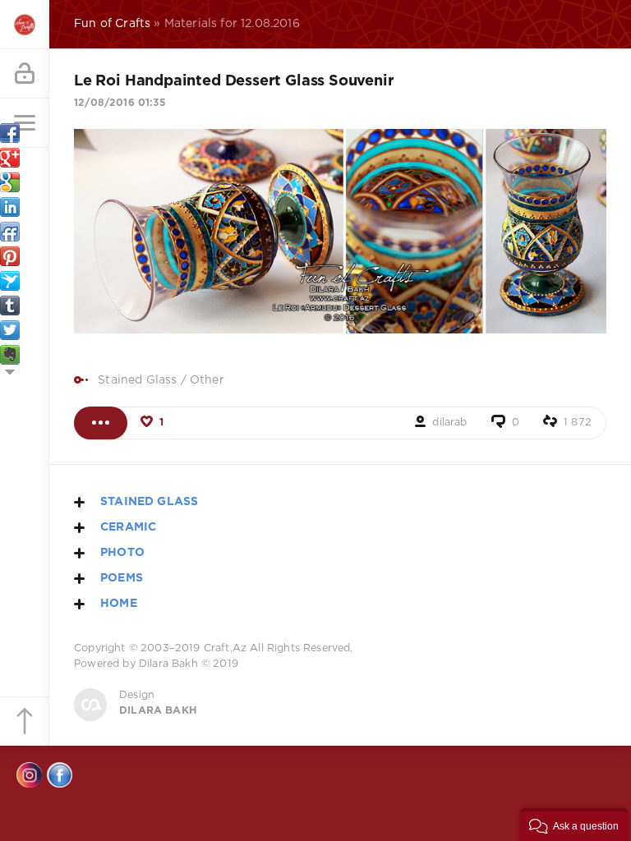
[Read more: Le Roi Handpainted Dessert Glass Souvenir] (100, 423)
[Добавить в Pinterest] (10, 256)
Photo (122, 553)
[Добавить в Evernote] (10, 355)
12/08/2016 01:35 (120, 103)
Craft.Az (225, 648)
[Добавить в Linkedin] (10, 207)
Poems (121, 578)
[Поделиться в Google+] (10, 158)
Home (118, 604)
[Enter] (24, 74)
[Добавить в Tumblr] (10, 305)
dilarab (449, 422)
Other (207, 380)
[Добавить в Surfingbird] (10, 281)
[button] (574, 824)
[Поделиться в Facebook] (10, 133)
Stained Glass (137, 380)
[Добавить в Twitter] (10, 330)
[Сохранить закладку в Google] (10, 182)
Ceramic (128, 527)
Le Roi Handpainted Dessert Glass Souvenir (234, 81)
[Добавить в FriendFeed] (10, 231)
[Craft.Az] (24, 24)
